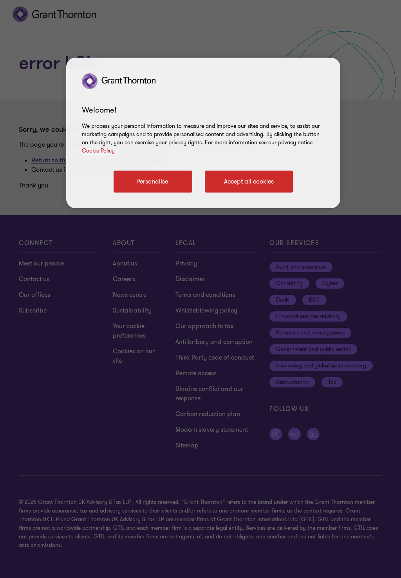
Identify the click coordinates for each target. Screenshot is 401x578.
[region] (203, 133)
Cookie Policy (98, 150)
